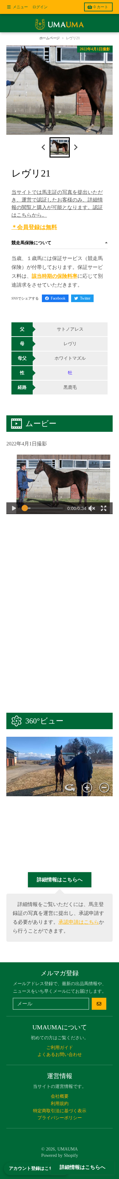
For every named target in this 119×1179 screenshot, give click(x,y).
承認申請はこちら (78, 922)
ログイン (40, 7)
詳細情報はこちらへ (82, 1167)
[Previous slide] (43, 147)
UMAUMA (67, 1149)
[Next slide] (75, 147)
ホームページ (49, 38)
